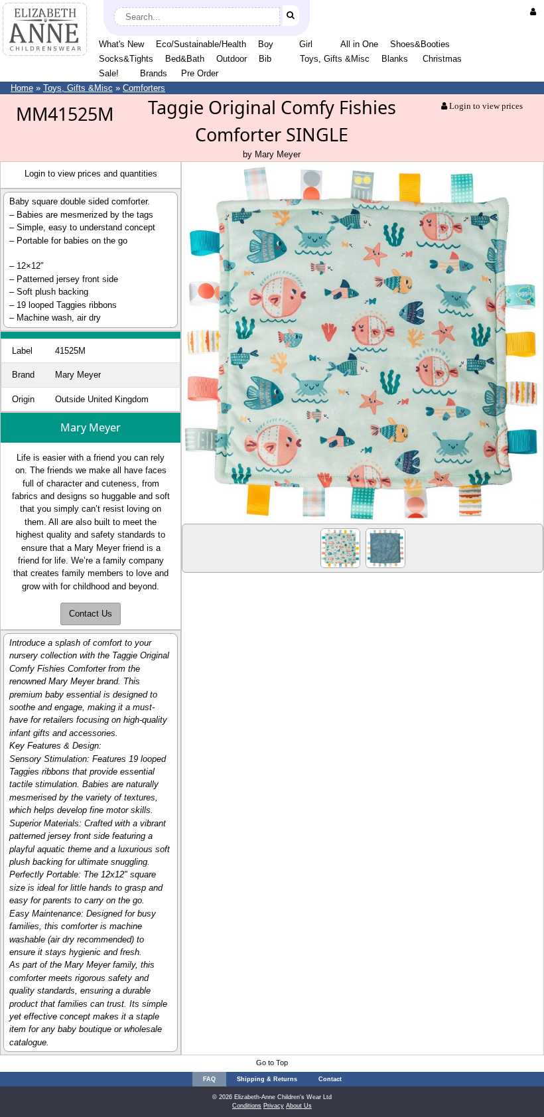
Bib (265, 59)
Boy (265, 44)
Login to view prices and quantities (91, 174)
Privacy (273, 1105)
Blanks (394, 59)
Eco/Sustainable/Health (201, 44)
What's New (121, 44)
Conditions (246, 1105)
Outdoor (231, 59)
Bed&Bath (184, 59)
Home (22, 88)
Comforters (144, 88)
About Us (299, 1105)
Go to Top (272, 1063)
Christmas (442, 59)
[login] (535, 11)
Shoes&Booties (420, 44)
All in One (359, 44)
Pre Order (199, 73)
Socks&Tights (126, 59)
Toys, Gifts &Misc (335, 59)
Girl (305, 44)
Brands (153, 73)
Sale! (109, 73)
